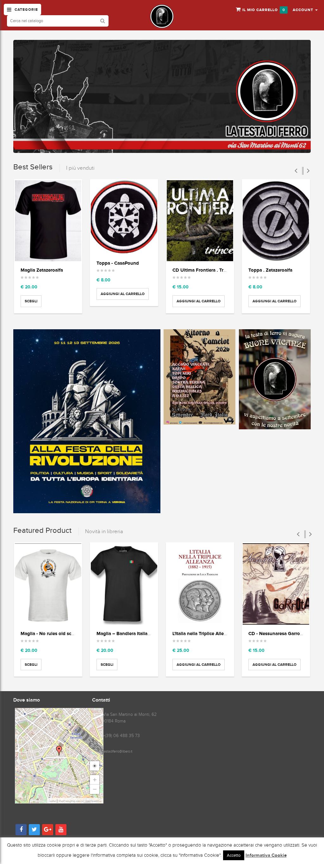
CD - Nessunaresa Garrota (276, 633)
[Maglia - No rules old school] (48, 584)
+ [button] (95, 780)
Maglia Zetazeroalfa (42, 270)
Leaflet (52, 801)
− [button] (95, 789)
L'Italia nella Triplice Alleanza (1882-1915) (215, 633)
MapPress (64, 801)
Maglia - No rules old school (51, 633)
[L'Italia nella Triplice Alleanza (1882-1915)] (200, 584)
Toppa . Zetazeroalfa (270, 270)
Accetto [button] (233, 855)
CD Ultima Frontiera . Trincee (203, 270)
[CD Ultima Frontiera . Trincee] (200, 221)
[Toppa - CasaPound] (124, 217)
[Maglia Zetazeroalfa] (48, 221)
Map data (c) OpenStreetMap (86, 801)
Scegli (31, 301)
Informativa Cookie (266, 855)
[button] (305, 9)
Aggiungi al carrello (123, 294)
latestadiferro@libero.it (116, 751)
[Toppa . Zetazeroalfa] (276, 221)
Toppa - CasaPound (118, 263)
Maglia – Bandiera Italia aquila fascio (136, 633)
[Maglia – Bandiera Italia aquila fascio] (124, 584)
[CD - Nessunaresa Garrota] (276, 584)
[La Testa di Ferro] (162, 16)
